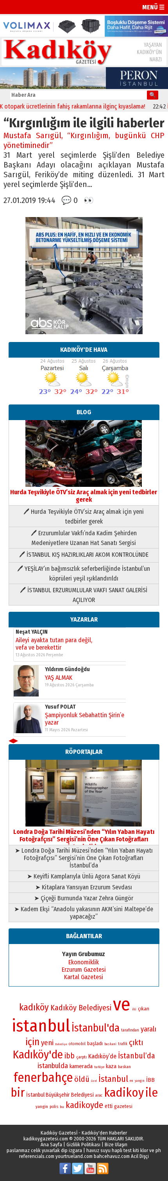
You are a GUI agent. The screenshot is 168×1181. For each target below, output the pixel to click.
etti (109, 1106)
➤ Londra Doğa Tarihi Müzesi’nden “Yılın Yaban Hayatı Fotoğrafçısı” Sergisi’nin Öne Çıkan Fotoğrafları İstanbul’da (84, 858)
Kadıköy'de (38, 1055)
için (32, 1042)
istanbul (41, 1025)
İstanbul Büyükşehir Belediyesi (60, 1095)
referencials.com (36, 1156)
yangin (42, 1106)
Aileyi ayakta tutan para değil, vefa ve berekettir (54, 648)
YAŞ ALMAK (58, 682)
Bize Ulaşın (116, 1144)
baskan (124, 1066)
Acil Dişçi (140, 1156)
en (131, 1081)
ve (121, 1004)
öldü (81, 1079)
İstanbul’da (136, 1055)
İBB (150, 1079)
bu (62, 1106)
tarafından (130, 1030)
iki (134, 1009)
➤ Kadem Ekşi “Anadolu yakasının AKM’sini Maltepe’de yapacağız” (83, 912)
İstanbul (113, 1079)
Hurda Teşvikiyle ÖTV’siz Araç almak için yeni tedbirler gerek (83, 495)
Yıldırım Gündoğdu (67, 674)
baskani (110, 1044)
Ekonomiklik (83, 962)
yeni (47, 1042)
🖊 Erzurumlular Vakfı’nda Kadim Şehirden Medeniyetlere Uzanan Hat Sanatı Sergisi (84, 538)
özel (94, 1081)
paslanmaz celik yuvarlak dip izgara (44, 1150)
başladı (95, 1043)
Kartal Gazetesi (83, 977)
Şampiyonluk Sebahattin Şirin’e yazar (84, 723)
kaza (111, 1066)
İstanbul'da (95, 1028)
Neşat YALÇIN (32, 637)
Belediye (61, 1044)
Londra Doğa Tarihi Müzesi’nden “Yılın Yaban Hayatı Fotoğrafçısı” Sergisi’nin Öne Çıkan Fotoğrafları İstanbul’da (83, 839)
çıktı (136, 1042)
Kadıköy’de (102, 1056)
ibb (69, 1055)
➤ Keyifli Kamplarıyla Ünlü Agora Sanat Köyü (83, 876)
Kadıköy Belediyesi (80, 1007)
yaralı (148, 1029)
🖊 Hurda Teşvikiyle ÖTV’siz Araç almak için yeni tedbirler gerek (83, 516)
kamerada (81, 1066)
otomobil (77, 1043)
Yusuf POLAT (60, 712)
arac (98, 1095)
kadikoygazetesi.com (45, 1139)
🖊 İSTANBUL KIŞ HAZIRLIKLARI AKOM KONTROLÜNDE (83, 554)
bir (18, 1092)
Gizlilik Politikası (83, 1144)
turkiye (99, 1067)
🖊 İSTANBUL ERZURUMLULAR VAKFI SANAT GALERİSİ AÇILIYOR (83, 595)
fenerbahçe (43, 1077)
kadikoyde (84, 1105)
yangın (140, 1081)
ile (151, 1092)
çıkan (143, 1009)
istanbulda (53, 1066)
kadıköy (34, 1007)
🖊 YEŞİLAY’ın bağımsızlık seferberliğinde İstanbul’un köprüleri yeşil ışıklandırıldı (83, 573)
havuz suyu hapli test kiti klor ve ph (123, 1150)
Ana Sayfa (51, 1144)
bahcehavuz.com (112, 1156)
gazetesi (123, 1106)
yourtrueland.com (74, 1156)
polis (54, 1106)
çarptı (81, 1057)
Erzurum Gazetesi (84, 969)
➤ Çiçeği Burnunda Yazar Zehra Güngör (83, 898)
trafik (122, 1044)
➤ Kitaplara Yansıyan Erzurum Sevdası (83, 887)
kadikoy (124, 1092)
